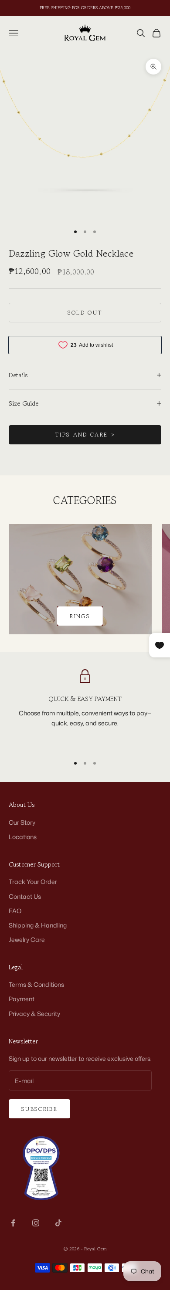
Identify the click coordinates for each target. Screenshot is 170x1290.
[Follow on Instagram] (35, 1223)
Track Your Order (33, 881)
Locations (23, 837)
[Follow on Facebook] (13, 1223)
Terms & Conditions (36, 984)
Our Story (22, 822)
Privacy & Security (34, 1013)
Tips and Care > (85, 434)
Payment (21, 999)
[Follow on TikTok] (58, 1223)
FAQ (15, 911)
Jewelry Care (27, 939)
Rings (80, 616)
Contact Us (25, 896)
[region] (85, 708)
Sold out (85, 312)
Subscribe (39, 1109)
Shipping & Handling (38, 925)
